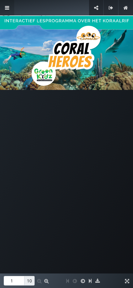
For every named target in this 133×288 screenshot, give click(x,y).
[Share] (96, 7)
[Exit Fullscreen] (111, 7)
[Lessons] (7, 7)
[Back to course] (125, 7)
